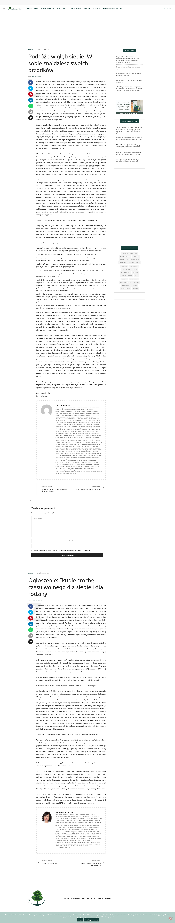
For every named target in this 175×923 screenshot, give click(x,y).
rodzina (135, 272)
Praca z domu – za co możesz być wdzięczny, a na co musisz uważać (128, 153)
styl (136, 276)
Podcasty (96, 8)
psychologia (126, 269)
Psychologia (61, 8)
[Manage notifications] (170, 918)
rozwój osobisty (127, 276)
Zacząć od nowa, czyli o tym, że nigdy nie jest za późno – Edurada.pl (129, 128)
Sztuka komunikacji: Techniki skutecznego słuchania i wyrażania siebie (129, 138)
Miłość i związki (32, 8)
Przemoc (124, 266)
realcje (134, 269)
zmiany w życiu (125, 288)
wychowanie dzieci (125, 282)
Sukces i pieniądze (47, 8)
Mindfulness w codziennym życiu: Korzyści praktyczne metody (128, 160)
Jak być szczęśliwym (132, 259)
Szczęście (124, 279)
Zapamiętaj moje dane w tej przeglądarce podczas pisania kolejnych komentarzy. (62, 550)
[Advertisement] (87, 27)
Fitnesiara (119, 137)
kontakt (108, 898)
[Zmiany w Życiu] (15, 9)
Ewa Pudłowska (36, 76)
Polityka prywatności (72, 898)
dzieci (122, 259)
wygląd (136, 282)
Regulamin (85, 898)
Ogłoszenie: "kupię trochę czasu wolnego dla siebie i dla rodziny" (65, 587)
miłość (131, 263)
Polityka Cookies (97, 898)
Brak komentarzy (39, 501)
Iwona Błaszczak (37, 600)
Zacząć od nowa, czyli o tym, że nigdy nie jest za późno (128, 131)
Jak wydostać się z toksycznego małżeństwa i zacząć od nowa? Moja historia (128, 146)
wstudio (119, 152)
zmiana (134, 285)
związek (135, 288)
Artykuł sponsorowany (129, 253)
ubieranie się (133, 279)
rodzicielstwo (125, 272)
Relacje (30, 573)
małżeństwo (123, 263)
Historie (87, 8)
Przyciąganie (133, 266)
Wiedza (30, 49)
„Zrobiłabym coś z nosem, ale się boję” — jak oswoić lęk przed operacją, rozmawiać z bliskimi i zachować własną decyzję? (129, 88)
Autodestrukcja (125, 256)
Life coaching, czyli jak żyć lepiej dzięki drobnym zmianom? (128, 74)
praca (138, 263)
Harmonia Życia (75, 8)
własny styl (126, 285)
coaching (136, 256)
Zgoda (80, 920)
